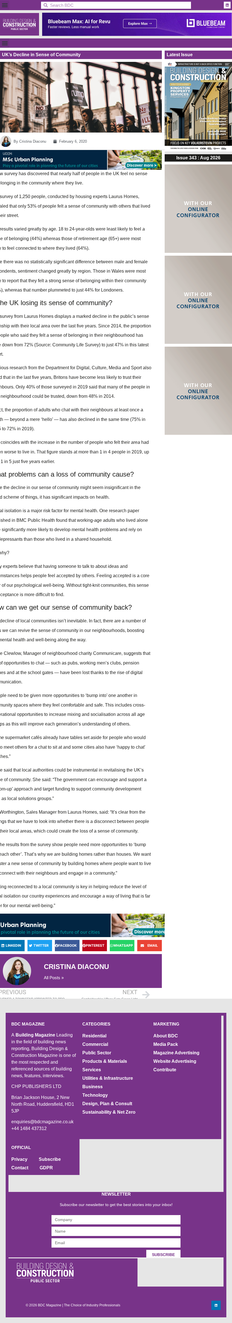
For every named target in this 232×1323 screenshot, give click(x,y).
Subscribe (50, 1159)
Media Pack (165, 1044)
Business (92, 1086)
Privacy (19, 1159)
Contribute (164, 1069)
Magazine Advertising (176, 1052)
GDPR (46, 1167)
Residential (94, 1035)
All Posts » (54, 978)
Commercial (95, 1044)
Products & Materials (104, 1061)
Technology (95, 1095)
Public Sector (96, 1052)
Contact (19, 1167)
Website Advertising (174, 1061)
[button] (4, 5)
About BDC (165, 1035)
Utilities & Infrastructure (107, 1078)
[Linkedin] (227, 5)
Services (91, 1069)
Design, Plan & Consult (107, 1103)
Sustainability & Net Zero (109, 1112)
